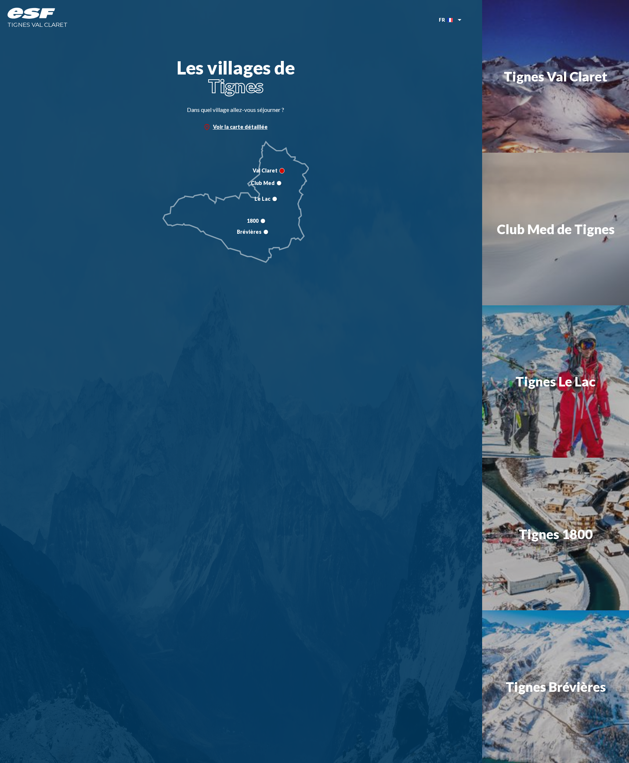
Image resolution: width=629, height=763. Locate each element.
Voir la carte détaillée (240, 127)
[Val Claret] (282, 170)
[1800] (263, 221)
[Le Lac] (274, 199)
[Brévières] (266, 232)
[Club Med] (279, 183)
